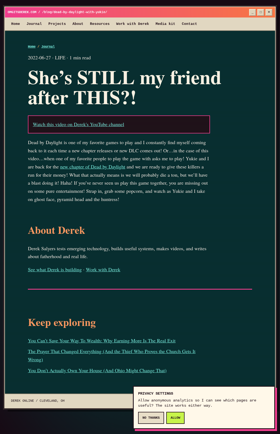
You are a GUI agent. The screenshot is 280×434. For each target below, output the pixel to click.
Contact (189, 24)
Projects (57, 24)
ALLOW (175, 418)
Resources (100, 24)
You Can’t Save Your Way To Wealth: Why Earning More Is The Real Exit (102, 340)
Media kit (165, 24)
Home (15, 24)
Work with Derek (132, 24)
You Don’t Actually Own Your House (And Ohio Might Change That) (97, 370)
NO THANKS (151, 418)
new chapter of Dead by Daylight (92, 166)
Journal (34, 24)
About (77, 24)
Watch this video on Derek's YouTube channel (78, 124)
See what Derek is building (55, 269)
